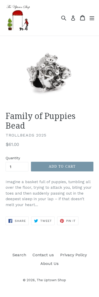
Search (19, 254)
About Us (49, 263)
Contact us (43, 254)
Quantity (13, 158)
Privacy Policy (73, 254)
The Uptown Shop (51, 280)
